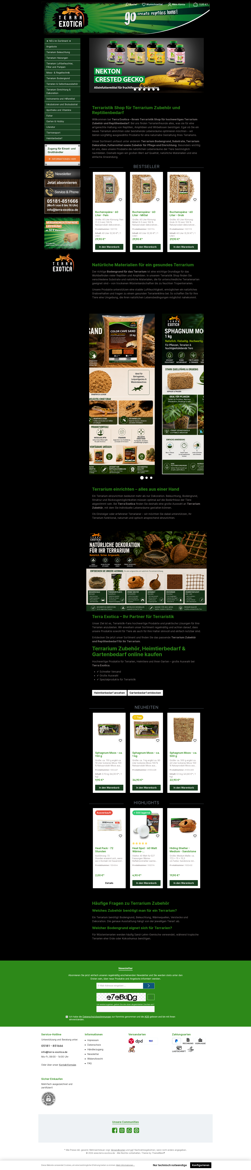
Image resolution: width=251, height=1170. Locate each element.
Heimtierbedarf (54, 138)
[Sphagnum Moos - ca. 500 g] (146, 729)
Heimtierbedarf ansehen (109, 692)
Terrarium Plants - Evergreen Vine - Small (181, 850)
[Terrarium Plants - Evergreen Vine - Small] (184, 824)
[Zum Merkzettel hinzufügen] (120, 200)
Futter (49, 115)
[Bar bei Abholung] (190, 1049)
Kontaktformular (67, 1064)
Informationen (94, 1034)
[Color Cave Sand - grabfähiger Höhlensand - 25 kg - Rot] (184, 188)
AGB (147, 1016)
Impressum (93, 1040)
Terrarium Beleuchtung (58, 52)
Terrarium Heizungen (57, 57)
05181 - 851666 (52, 1046)
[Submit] (149, 986)
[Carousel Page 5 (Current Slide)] (153, 89)
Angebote (51, 46)
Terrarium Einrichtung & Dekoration (58, 91)
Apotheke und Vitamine (58, 110)
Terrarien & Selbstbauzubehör (62, 83)
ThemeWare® (158, 1153)
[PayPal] (176, 1041)
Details (146, 883)
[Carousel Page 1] (135, 89)
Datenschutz (94, 1044)
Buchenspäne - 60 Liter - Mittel (106, 213)
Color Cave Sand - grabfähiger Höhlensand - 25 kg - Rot (183, 213)
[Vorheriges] (91, 65)
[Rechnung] (188, 1041)
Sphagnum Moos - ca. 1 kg (108, 754)
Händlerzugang (95, 1049)
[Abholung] (131, 1049)
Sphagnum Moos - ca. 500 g (146, 754)
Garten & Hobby (55, 121)
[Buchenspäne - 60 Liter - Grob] (146, 188)
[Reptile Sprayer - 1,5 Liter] (146, 824)
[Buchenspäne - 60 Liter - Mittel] (109, 188)
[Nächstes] (201, 65)
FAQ (89, 1063)
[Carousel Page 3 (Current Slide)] (151, 478)
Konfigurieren (200, 1165)
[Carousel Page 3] (144, 89)
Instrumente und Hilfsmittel (60, 98)
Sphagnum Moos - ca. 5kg (183, 754)
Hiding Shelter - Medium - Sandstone (108, 850)
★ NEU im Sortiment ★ (58, 40)
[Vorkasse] (200, 1041)
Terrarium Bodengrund (58, 78)
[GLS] (151, 1041)
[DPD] (135, 1041)
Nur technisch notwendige (170, 1165)
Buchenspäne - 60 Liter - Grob (143, 213)
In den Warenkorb (109, 246)
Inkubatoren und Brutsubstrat (62, 104)
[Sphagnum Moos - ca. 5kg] (184, 729)
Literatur (50, 127)
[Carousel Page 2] (139, 89)
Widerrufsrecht (95, 1058)
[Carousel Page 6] (158, 89)
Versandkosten (118, 1150)
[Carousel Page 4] (149, 89)
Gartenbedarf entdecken (145, 692)
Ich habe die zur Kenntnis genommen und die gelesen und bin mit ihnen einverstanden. (122, 1018)
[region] (146, 65)
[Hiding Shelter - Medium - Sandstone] (109, 824)
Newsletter (93, 1054)
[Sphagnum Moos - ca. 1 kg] (109, 729)
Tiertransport (53, 132)
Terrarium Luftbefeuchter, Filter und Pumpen (59, 65)
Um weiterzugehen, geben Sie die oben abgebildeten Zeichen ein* (125, 1004)
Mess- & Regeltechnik (58, 72)
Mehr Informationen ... (125, 1165)
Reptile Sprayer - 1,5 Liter (144, 850)
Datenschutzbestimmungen (97, 1016)
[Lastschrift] (179, 1049)
